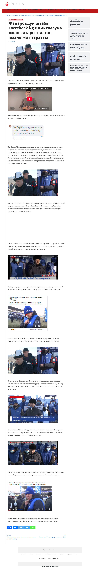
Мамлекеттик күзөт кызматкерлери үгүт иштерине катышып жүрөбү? (21, 537)
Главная (8, 9)
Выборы (42, 9)
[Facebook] (9, 527)
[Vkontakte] (15, 527)
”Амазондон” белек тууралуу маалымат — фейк (52, 536)
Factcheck (23, 9)
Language (82, 9)
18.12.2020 (12, 41)
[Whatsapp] (32, 527)
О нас (14, 9)
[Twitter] (21, 527)
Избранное (11, 19)
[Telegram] (27, 527)
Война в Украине (33, 9)
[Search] (23, 4)
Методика (62, 9)
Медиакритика (52, 9)
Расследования (72, 9)
